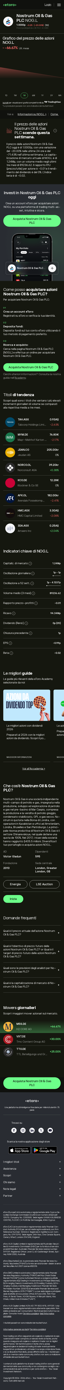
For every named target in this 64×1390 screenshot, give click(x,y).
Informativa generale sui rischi (16, 1329)
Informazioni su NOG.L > (32, 114)
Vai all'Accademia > (33, 768)
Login (48, 4)
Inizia (13, 899)
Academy (20, 377)
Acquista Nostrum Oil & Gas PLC (32, 220)
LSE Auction (44, 884)
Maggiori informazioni (19, 757)
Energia (15, 884)
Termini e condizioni (31, 1313)
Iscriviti (5, 103)
